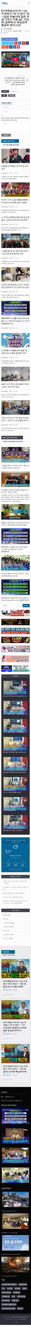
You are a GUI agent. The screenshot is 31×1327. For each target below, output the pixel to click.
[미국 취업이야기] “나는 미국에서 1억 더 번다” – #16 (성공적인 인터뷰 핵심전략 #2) (15, 1067)
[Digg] (10, 47)
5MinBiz (5, 913)
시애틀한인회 (5, 1294)
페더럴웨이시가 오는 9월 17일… (9, 1230)
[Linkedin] (19, 43)
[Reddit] (3, 47)
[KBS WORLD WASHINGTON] (4, 3)
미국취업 (11, 95)
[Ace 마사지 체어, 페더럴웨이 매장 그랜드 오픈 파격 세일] (15, 374)
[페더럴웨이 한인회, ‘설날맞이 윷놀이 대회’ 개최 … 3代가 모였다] (15, 479)
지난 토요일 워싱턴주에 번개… (9, 1274)
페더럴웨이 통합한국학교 (9, 1302)
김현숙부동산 (22, 1282)
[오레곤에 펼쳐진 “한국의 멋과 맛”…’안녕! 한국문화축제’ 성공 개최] (15, 563)
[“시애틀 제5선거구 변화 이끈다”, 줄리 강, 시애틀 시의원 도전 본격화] (15, 455)
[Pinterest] (23, 43)
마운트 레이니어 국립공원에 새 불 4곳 (13, 895)
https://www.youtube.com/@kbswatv (11, 1098)
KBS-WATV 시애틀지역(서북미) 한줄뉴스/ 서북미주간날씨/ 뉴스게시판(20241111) (15, 321)
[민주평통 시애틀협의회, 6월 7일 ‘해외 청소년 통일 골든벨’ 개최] (15, 340)
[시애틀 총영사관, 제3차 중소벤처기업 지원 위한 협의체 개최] (15, 241)
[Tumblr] (27, 43)
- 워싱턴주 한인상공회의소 (9, 1282)
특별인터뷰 (15, 1298)
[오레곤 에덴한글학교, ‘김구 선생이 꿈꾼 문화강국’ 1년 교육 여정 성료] (15, 274)
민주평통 (17, 1286)
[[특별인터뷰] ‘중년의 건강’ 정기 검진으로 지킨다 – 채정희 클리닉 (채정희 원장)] (15, 512)
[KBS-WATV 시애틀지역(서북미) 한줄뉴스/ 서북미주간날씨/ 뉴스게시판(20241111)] (15, 308)
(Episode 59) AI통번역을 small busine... (15, 752)
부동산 (24, 1286)
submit (6, 135)
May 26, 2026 (14, 425)
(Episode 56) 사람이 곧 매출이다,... (13, 810)
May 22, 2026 (14, 291)
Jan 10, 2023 (14, 173)
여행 (13, 1294)
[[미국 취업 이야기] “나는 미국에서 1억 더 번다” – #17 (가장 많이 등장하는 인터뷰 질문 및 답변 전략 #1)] (15, 1007)
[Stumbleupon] (7, 47)
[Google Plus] (15, 43)
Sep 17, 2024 (14, 258)
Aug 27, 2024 (14, 224)
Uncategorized (7, 932)
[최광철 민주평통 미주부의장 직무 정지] (15, 156)
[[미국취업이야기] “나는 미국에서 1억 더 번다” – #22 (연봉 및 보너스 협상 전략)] (15, 966)
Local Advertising (7, 920)
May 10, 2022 (14, 206)
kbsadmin (9, 29)
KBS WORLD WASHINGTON (19, 1315)
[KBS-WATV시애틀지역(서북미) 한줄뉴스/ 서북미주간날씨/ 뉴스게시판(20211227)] (15, 587)
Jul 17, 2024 (14, 391)
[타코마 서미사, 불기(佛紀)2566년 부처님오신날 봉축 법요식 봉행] (15, 189)
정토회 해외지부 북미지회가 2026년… (11, 1252)
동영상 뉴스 (14, 91)
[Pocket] (18, 47)
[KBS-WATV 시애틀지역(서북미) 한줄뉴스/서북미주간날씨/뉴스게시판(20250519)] (15, 536)
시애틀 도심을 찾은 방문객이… (9, 1209)
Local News (6, 924)
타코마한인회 (5, 1298)
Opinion (5, 928)
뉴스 (3, 1286)
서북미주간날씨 (6, 1290)
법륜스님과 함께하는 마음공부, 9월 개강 (13, 891)
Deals (4, 917)
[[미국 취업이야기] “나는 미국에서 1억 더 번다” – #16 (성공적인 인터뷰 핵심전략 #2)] (15, 1051)
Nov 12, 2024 (14, 328)
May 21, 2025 (14, 357)
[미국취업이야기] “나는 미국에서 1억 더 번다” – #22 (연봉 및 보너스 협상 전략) (15, 982)
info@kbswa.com (9, 1094)
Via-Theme (23, 1317)
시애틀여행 (16, 1290)
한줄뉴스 (20, 1306)
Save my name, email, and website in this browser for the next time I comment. (15, 119)
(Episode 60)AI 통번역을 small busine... (15, 732)
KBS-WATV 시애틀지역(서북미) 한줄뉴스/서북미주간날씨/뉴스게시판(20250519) (14, 549)
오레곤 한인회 (21, 1294)
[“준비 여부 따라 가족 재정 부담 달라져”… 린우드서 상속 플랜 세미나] (15, 407)
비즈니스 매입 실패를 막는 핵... (12, 772)
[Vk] (14, 47)
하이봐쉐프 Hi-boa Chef (8, 1306)
